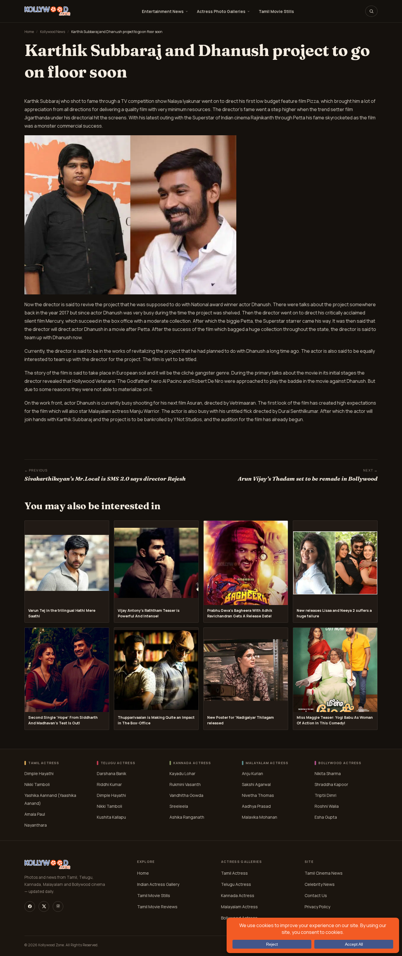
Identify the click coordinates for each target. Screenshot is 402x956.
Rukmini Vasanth (185, 784)
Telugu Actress (236, 884)
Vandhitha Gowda (186, 795)
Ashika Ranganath (187, 817)
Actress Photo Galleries (221, 11)
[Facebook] (29, 906)
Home (29, 31)
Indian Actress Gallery (158, 884)
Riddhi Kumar (109, 784)
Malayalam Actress (239, 906)
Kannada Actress (237, 895)
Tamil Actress (234, 873)
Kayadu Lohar (182, 773)
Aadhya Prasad (256, 806)
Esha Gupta (326, 817)
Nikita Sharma (328, 773)
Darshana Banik (111, 773)
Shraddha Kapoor (331, 784)
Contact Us (316, 895)
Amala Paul (34, 814)
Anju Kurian (252, 773)
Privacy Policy (317, 906)
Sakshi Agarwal (256, 784)
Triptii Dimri (325, 795)
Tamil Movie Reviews (157, 906)
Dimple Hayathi (39, 773)
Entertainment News (163, 11)
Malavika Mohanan (259, 817)
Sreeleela (179, 806)
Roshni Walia (327, 806)
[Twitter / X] (44, 906)
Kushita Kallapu (111, 817)
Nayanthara (35, 825)
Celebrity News (320, 884)
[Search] (371, 11)
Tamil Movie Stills (276, 11)
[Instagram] (58, 906)
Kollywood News (52, 31)
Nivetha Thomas (258, 795)
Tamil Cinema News (324, 873)
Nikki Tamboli (37, 784)
